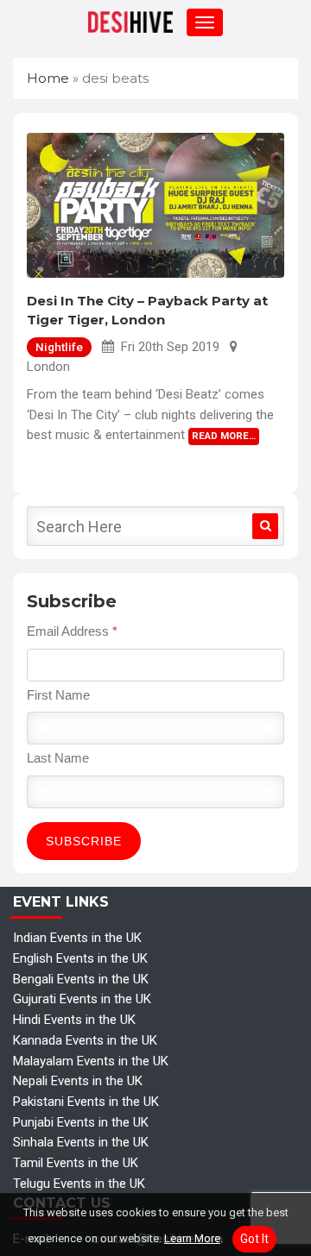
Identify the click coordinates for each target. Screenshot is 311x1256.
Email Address (72, 631)
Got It (254, 1239)
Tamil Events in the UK (75, 1163)
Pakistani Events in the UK (86, 1101)
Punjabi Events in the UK (81, 1122)
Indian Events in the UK (77, 937)
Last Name (58, 757)
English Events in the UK (80, 958)
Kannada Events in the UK (85, 1040)
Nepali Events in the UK (78, 1081)
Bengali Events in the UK (81, 979)
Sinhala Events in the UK (81, 1142)
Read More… (224, 436)
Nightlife (59, 347)
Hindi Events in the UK (74, 1019)
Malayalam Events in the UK (90, 1061)
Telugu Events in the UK (79, 1183)
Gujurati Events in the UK (82, 999)
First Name (58, 695)
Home (48, 78)
